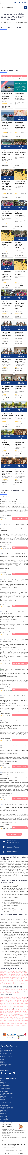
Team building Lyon (5, 1102)
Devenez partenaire (5, 1055)
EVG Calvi (19, 998)
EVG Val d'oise (9, 980)
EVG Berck (3, 998)
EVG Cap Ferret (9, 1000)
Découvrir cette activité (20, 518)
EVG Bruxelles (16, 992)
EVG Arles (17, 1012)
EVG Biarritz (23, 977)
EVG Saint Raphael (19, 1008)
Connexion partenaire (6, 1056)
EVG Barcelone (15, 989)
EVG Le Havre (22, 1025)
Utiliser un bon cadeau (6, 1053)
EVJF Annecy (3, 1118)
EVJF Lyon (3, 1101)
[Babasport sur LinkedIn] (10, 1073)
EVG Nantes (24, 972)
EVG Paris (13, 975)
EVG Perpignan (11, 1023)
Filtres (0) (20, 76)
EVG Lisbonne (13, 991)
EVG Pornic (20, 1005)
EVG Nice (9, 977)
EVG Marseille (15, 979)
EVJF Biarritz (3, 1115)
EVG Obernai (15, 1015)
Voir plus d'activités (14, 834)
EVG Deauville (20, 971)
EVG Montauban (20, 1022)
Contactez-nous (4, 1062)
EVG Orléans (8, 1020)
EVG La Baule (10, 1003)
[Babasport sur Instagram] (14, 1073)
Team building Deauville (6, 1108)
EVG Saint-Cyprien (12, 1017)
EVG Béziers (20, 1023)
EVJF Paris (3, 1082)
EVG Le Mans (8, 1015)
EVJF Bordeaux (4, 1091)
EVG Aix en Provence (21, 974)
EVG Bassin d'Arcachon (12, 983)
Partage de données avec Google (10, 1145)
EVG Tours (21, 1017)
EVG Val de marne (19, 980)
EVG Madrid (24, 989)
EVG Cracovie (8, 992)
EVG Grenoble (14, 1019)
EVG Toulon (18, 982)
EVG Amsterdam (5, 989)
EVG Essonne (16, 977)
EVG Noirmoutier (11, 1005)
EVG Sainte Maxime (14, 1009)
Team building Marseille (6, 1097)
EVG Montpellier (15, 972)
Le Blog (2, 1061)
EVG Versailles (4, 971)
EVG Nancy (9, 1025)
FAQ (1, 1051)
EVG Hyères (18, 1002)
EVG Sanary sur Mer (18, 1011)
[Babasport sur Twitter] (6, 1073)
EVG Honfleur (9, 1012)
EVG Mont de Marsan (9, 1022)
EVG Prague (3, 1121)
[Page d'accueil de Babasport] (20, 2)
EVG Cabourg (10, 982)
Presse (2, 1059)
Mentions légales (4, 1065)
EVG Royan (12, 1006)
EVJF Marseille (4, 1096)
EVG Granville (10, 1002)
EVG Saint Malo (9, 1008)
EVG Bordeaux (4, 1090)
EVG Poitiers (21, 1020)
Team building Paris (5, 1083)
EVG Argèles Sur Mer (14, 997)
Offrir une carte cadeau (6, 1050)
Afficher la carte (7, 76)
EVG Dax (15, 1020)
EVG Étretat (20, 1014)
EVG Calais (3, 1014)
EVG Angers (24, 1012)
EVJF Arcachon (4, 1105)
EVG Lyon (12, 971)
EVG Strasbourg (4, 975)
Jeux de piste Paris (5, 1088)
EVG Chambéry (12, 1014)
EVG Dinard (17, 1000)
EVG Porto (21, 991)
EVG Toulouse (11, 974)
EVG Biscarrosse (11, 998)
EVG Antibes (3, 997)
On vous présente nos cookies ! (9, 1147)
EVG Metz (15, 1025)
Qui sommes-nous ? (5, 1048)
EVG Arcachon (20, 975)
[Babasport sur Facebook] (2, 1073)
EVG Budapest (4, 991)
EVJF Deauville (4, 1110)
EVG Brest (7, 1019)
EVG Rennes (6, 972)
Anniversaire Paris (4, 1085)
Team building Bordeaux (6, 1093)
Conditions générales (5, 1064)
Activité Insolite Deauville (6, 1107)
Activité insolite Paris (5, 1087)
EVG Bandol (24, 997)
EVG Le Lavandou (19, 1003)
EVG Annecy (3, 974)
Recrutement (3, 1058)
